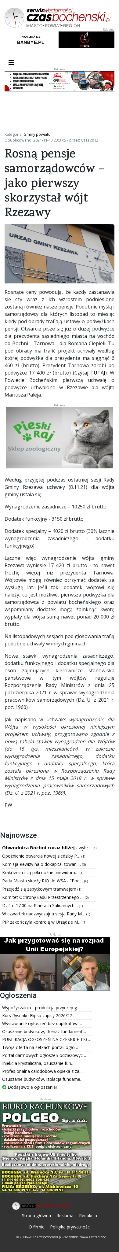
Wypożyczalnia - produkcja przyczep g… (41, 1007)
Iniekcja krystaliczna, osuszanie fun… (38, 1063)
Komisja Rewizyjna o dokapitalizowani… (42, 864)
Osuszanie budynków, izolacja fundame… (43, 1079)
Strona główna (36, 1215)
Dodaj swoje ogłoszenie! (31, 1087)
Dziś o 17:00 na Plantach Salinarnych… (40, 905)
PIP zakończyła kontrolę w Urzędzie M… (42, 922)
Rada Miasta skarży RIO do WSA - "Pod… (43, 881)
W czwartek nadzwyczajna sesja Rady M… (44, 914)
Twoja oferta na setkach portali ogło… (40, 1047)
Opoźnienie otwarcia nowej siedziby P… (41, 856)
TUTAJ (97, 372)
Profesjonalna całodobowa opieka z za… (42, 1071)
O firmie (37, 1227)
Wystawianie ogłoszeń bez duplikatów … (42, 1023)
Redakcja (88, 1215)
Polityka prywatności (70, 1227)
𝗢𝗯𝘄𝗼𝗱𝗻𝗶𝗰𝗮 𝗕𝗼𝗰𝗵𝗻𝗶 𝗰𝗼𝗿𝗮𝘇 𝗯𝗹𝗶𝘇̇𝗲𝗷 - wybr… (47, 848)
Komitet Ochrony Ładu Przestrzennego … (43, 897)
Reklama (65, 1215)
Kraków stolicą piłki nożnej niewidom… (41, 872)
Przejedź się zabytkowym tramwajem (40, 889)
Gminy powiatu (37, 134)
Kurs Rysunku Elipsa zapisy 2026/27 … (39, 1015)
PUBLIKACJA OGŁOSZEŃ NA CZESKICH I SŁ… (46, 1039)
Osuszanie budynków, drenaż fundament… (44, 1031)
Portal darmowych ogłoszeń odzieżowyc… (44, 1055)
